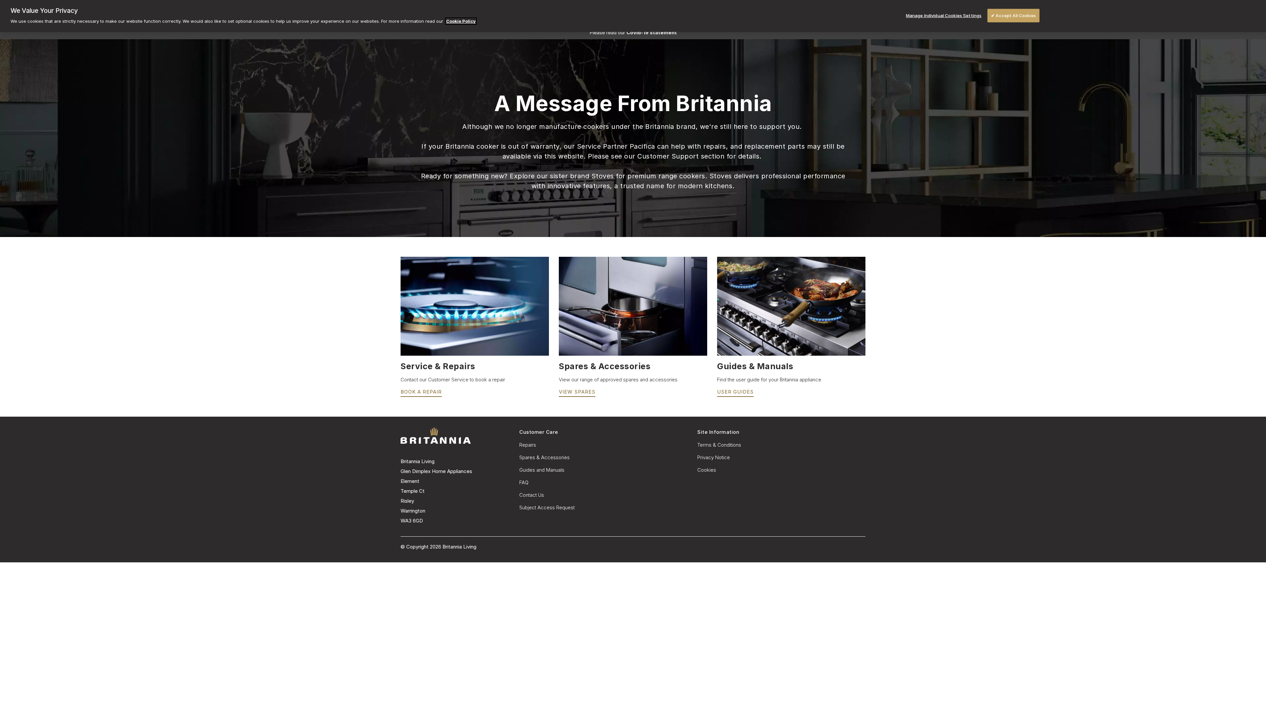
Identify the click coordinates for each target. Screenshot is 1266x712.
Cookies (706, 470)
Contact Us (531, 495)
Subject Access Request (547, 507)
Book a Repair (421, 392)
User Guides (735, 392)
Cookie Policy (461, 21)
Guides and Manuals (541, 470)
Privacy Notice (713, 457)
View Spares (577, 392)
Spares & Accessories (544, 457)
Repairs (527, 445)
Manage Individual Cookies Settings (943, 15)
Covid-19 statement (651, 32)
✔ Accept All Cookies (1013, 15)
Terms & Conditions (719, 445)
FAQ (523, 482)
